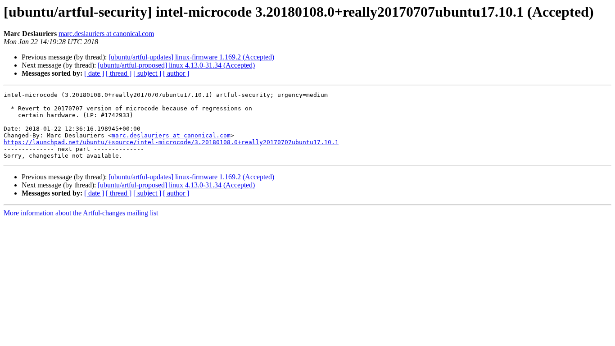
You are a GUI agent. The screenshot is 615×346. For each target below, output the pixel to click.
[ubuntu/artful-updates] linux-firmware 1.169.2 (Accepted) (191, 57)
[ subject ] (147, 73)
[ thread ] (118, 73)
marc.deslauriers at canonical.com (106, 33)
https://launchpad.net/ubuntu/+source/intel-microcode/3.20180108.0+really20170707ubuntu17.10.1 (171, 142)
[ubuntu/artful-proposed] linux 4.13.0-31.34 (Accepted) (176, 65)
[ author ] (176, 73)
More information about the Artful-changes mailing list (81, 213)
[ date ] (94, 73)
